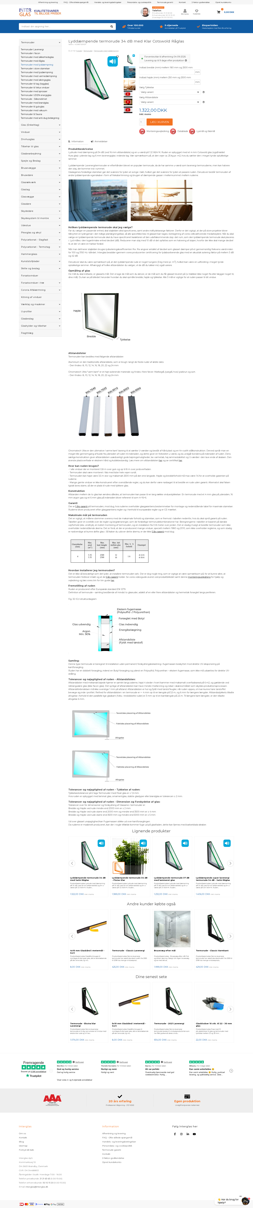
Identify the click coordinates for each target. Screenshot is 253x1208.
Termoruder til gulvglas (32, 106)
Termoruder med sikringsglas (36, 80)
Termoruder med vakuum (34, 110)
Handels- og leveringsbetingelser (107, 2)
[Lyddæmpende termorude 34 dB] (129, 72)
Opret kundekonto (223, 2)
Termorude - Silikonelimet (34, 99)
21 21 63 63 (45, 1178)
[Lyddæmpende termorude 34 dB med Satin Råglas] (88, 856)
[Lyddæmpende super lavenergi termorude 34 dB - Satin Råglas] (214, 856)
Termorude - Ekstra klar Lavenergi (83, 1024)
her (160, 460)
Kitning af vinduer (31, 297)
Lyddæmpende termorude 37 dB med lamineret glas (171, 879)
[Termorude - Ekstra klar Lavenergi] (88, 1002)
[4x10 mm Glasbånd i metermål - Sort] (88, 929)
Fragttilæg (27, 333)
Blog (21, 1141)
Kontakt (182, 2)
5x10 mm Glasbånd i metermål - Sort (129, 1024)
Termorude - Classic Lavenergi (128, 950)
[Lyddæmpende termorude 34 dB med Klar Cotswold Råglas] (129, 60)
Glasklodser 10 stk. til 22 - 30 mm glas (214, 1024)
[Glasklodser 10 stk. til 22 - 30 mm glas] (214, 1002)
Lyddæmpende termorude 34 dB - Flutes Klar (129, 879)
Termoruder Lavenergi (32, 49)
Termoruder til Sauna (31, 114)
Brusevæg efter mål (165, 950)
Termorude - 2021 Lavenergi (169, 1023)
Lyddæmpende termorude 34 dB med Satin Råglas (88, 879)
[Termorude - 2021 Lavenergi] (172, 1002)
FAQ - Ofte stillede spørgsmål (76, 2)
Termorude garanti (165, 2)
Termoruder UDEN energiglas (36, 95)
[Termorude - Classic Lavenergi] (130, 929)
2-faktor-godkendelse (201, 2)
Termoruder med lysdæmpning (37, 72)
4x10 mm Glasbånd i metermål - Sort (87, 951)
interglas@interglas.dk (37, 1186)
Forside (79, 51)
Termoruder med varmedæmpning (39, 76)
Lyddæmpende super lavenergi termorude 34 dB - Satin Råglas (213, 879)
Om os (22, 1133)
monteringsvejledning (199, 577)
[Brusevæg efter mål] (172, 929)
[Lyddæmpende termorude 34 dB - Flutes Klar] (130, 856)
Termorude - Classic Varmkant (212, 950)
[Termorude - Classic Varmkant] (214, 929)
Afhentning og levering (48, 2)
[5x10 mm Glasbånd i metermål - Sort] (130, 1002)
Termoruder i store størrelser (35, 68)
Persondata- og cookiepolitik (139, 2)
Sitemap (23, 1145)
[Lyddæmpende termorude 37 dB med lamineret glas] (172, 856)
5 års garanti (81, 506)
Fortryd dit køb (26, 1150)
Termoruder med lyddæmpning (37, 64)
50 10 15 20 (48, 1182)
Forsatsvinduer (29, 275)
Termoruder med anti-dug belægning (40, 118)
